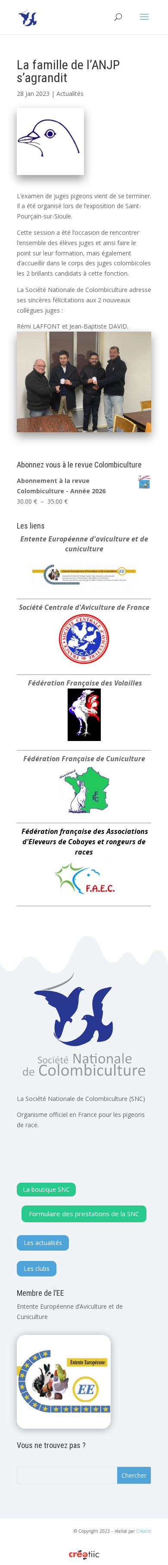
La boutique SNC (46, 1189)
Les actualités (43, 1243)
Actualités (70, 93)
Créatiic (143, 1531)
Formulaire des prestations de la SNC (84, 1213)
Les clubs (37, 1268)
